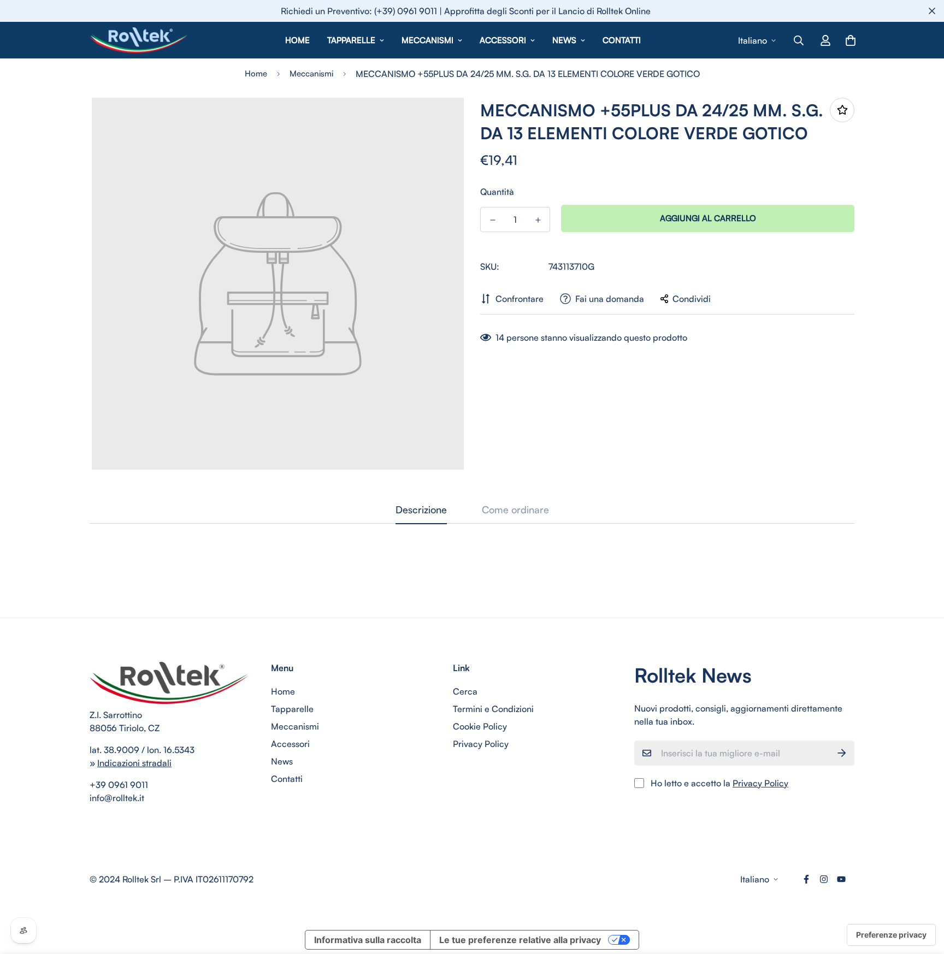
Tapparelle (351, 40)
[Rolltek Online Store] (139, 40)
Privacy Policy (481, 743)
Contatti (622, 40)
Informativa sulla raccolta (367, 939)
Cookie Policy (480, 726)
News (564, 40)
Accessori (503, 40)
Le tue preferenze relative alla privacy (520, 939)
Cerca (465, 691)
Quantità (497, 191)
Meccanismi (427, 40)
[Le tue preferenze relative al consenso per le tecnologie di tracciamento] (891, 935)
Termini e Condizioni (493, 708)
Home (297, 40)
